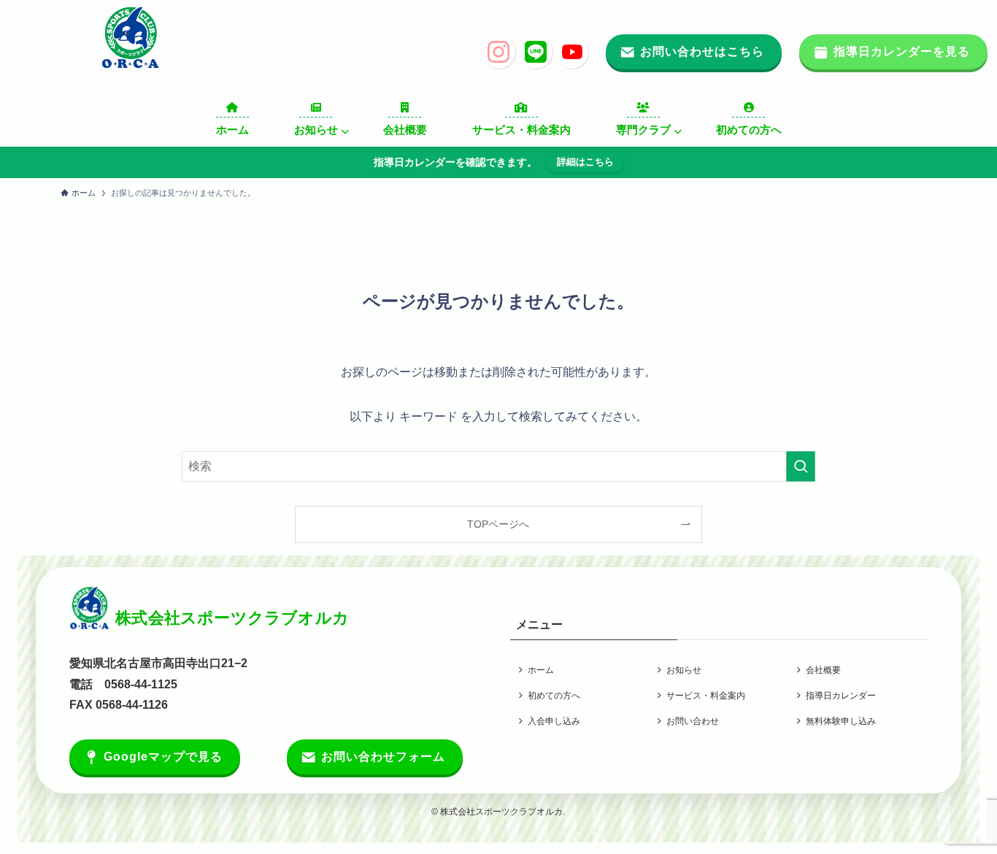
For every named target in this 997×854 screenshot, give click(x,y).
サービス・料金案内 (705, 695)
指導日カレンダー (841, 695)
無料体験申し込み (841, 721)
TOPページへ (498, 524)
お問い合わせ (692, 721)
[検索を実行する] (800, 466)
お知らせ (683, 670)
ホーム (541, 670)
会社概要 (823, 670)
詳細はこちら (585, 161)
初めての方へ (554, 695)
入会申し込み (554, 721)
